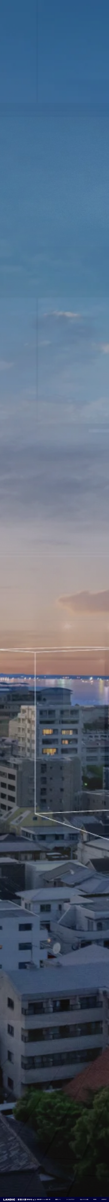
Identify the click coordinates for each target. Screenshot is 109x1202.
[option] (54, 601)
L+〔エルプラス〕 (71, 1199)
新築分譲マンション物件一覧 (43, 1199)
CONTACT (104, 1199)
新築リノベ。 (58, 1199)
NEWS (94, 1199)
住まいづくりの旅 (84, 1199)
